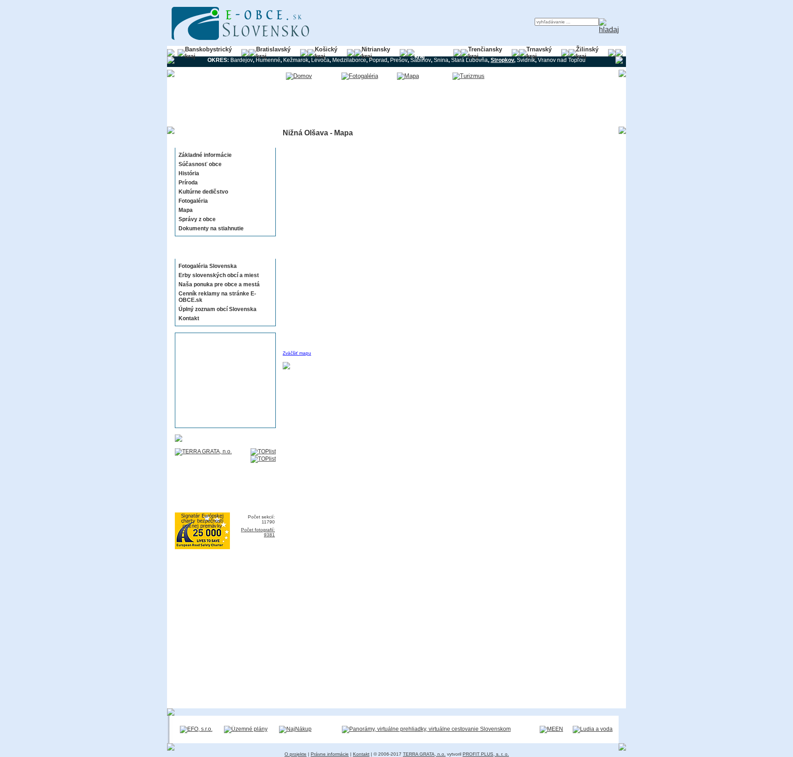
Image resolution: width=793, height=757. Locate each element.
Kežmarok (295, 60)
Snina (441, 60)
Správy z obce (197, 219)
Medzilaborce (349, 60)
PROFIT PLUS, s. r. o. (486, 754)
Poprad (378, 60)
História (189, 173)
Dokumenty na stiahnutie (211, 228)
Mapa (186, 210)
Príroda (188, 182)
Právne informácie (330, 754)
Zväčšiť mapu (297, 353)
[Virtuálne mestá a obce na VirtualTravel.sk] (426, 729)
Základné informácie (205, 155)
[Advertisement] (222, 380)
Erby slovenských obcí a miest (219, 275)
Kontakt (189, 318)
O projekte (296, 754)
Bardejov (241, 60)
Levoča (320, 60)
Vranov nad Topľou (562, 60)
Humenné (268, 60)
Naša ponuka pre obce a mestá (219, 284)
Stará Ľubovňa (469, 60)
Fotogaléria (193, 201)
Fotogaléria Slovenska (208, 266)
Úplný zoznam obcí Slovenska (218, 309)
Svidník (526, 60)
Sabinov (420, 60)
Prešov (399, 60)
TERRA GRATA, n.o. (424, 754)
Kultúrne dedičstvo (203, 192)
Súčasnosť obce (200, 164)
